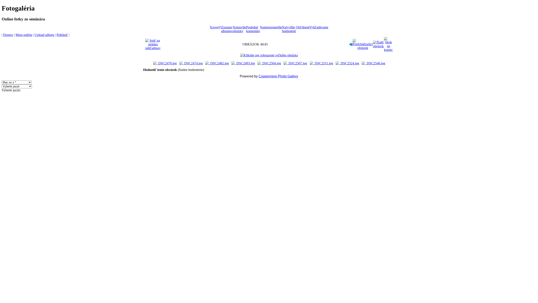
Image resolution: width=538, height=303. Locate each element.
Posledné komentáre (253, 29)
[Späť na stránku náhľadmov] (153, 43)
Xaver (214, 27)
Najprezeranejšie (271, 27)
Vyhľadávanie (319, 27)
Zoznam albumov (227, 29)
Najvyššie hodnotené (289, 29)
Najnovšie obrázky (239, 29)
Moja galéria (24, 35)
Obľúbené (303, 27)
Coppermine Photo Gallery (278, 76)
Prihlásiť (62, 35)
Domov (8, 35)
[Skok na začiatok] (350, 43)
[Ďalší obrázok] (378, 43)
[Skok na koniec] (388, 43)
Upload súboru (44, 35)
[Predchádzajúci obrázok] (363, 43)
